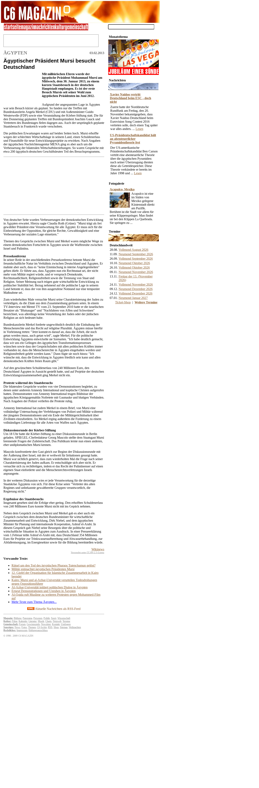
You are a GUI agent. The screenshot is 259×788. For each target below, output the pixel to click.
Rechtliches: (9, 630)
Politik (47, 618)
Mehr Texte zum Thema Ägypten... (34, 602)
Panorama (27, 618)
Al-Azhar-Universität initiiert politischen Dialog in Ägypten (50, 587)
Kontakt (56, 624)
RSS (50, 627)
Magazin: (8, 618)
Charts (48, 621)
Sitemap (64, 627)
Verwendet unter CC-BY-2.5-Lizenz (87, 552)
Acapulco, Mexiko (122, 189)
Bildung (17, 618)
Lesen (139, 129)
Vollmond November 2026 (136, 284)
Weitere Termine (146, 302)
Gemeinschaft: (10, 624)
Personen (37, 618)
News (17, 627)
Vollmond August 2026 (133, 249)
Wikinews (97, 549)
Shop (56, 627)
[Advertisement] (21, 88)
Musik (41, 621)
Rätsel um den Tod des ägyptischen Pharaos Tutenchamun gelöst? (54, 565)
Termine (66, 621)
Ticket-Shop (123, 302)
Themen (32, 627)
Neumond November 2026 (136, 272)
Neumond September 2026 (136, 254)
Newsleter (46, 624)
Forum (22, 624)
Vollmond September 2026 (136, 258)
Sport (53, 618)
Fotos (24, 627)
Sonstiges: (8, 627)
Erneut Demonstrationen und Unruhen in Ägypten (44, 591)
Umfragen (66, 624)
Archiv (43, 627)
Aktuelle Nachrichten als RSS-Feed (57, 608)
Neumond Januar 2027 (133, 298)
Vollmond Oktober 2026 (134, 267)
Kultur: (7, 621)
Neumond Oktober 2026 (134, 263)
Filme (14, 621)
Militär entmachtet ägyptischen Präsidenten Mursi (43, 569)
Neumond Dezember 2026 (136, 289)
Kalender (23, 621)
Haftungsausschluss (38, 630)
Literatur (33, 621)
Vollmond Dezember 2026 (135, 293)
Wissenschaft (63, 618)
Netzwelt (57, 621)
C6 (38, 627)
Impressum (22, 630)
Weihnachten (75, 627)
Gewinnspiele (33, 624)
